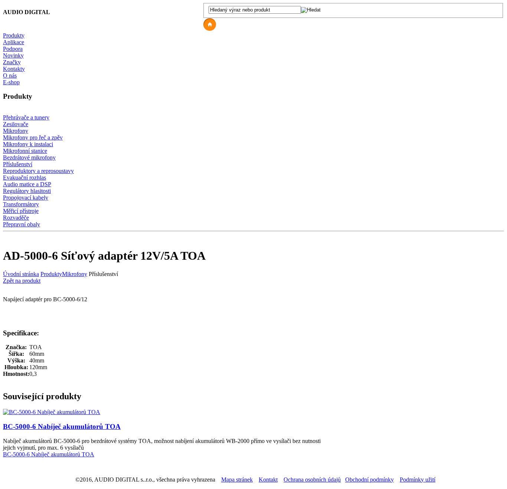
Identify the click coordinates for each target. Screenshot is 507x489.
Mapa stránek (237, 479)
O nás (10, 75)
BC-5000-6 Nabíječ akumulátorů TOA (62, 426)
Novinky (13, 55)
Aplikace (13, 42)
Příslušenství (17, 164)
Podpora (13, 49)
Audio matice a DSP (27, 184)
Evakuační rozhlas (24, 177)
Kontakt (268, 479)
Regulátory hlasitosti (27, 191)
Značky (12, 62)
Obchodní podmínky (369, 479)
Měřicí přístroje (21, 211)
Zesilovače (15, 124)
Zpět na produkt (21, 281)
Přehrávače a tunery (26, 117)
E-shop (11, 82)
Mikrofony (15, 131)
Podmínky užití (417, 479)
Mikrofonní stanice (25, 151)
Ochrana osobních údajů (312, 479)
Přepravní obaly (21, 224)
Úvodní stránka (21, 274)
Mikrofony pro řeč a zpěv (33, 137)
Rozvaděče (16, 217)
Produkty (13, 35)
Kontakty (14, 69)
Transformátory (21, 204)
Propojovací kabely (25, 197)
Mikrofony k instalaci (28, 144)
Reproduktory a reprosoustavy (38, 171)
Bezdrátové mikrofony (29, 157)
